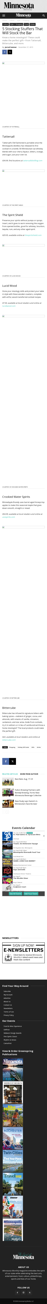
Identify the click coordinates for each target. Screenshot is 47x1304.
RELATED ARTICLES (10, 774)
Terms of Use (9, 1012)
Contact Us (8, 1005)
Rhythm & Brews (10, 1040)
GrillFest (7, 1030)
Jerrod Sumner (11, 47)
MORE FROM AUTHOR (29, 774)
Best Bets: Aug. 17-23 (24, 779)
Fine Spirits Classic (10, 1036)
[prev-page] (3, 812)
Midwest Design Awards (12, 1033)
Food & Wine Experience (13, 1026)
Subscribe (7, 991)
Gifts (32, 747)
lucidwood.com (8, 306)
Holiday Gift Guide (23, 747)
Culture (11, 20)
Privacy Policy (9, 1015)
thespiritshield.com (33, 235)
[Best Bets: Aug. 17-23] (8, 782)
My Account (8, 995)
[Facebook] (4, 52)
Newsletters (8, 1008)
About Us (7, 1001)
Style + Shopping (23, 20)
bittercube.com (9, 740)
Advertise (7, 998)
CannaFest (8, 1043)
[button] (3, 16)
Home (4, 20)
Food (26, 24)
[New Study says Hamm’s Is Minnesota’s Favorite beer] (8, 804)
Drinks (32, 24)
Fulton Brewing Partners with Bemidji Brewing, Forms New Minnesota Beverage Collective (28, 793)
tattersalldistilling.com (32, 160)
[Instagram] (23, 1292)
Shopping (12, 747)
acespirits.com (8, 517)
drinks (39, 747)
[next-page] (7, 812)
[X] (10, 52)
